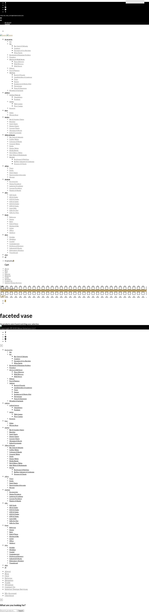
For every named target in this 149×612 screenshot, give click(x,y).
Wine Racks (18, 53)
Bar (10, 44)
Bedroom (12, 217)
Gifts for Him (14, 213)
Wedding (12, 239)
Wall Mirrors (18, 64)
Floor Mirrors (19, 62)
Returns (7, 274)
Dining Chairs (14, 126)
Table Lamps (18, 104)
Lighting (7, 93)
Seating (7, 117)
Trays (16, 79)
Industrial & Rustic (15, 248)
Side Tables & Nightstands (18, 155)
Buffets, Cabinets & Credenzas (24, 161)
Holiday (12, 237)
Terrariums (18, 86)
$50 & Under (13, 197)
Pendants (17, 99)
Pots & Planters (14, 70)
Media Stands (13, 150)
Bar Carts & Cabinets (21, 46)
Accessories (8, 39)
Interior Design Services (13, 283)
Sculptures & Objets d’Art (22, 84)
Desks (11, 146)
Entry (11, 221)
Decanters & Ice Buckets (22, 50)
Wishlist (8, 279)
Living (11, 228)
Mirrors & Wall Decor (17, 59)
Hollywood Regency (16, 246)
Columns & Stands (15, 141)
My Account (8, 22)
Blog (6, 270)
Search (20, 611)
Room (6, 215)
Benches (12, 121)
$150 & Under (14, 201)
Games (16, 82)
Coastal (11, 241)
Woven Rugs (13, 115)
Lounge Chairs (14, 128)
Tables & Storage (10, 135)
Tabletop (12, 73)
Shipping (8, 276)
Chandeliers (18, 97)
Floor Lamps (18, 106)
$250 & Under (14, 206)
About (7, 269)
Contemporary (14, 244)
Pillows (11, 68)
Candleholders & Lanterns (23, 77)
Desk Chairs (13, 124)
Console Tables (14, 144)
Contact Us (8, 281)
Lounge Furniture (15, 188)
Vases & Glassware (20, 88)
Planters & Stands (15, 190)
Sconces (12, 108)
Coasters (17, 48)
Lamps (11, 102)
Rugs (6, 110)
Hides (11, 113)
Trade (7, 277)
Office (7, 166)
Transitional (13, 253)
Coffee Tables (14, 139)
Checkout (7, 24)
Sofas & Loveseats (15, 133)
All (5, 257)
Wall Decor (18, 66)
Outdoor (7, 179)
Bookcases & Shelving (21, 159)
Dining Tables (14, 148)
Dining (11, 219)
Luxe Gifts (12, 208)
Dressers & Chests (20, 164)
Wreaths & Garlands (16, 90)
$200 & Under (14, 204)
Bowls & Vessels (19, 75)
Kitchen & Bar (14, 226)
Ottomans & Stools (15, 130)
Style (6, 235)
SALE (6, 255)
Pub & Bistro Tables (15, 153)
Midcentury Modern (16, 250)
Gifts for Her (13, 210)
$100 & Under (14, 199)
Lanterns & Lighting (16, 186)
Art (10, 42)
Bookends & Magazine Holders (20, 55)
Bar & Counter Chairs (16, 119)
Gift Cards (12, 195)
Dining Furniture (15, 184)
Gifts (6, 193)
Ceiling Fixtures (14, 95)
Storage (12, 157)
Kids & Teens (13, 224)
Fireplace (12, 57)
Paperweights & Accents (17, 175)
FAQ (6, 272)
